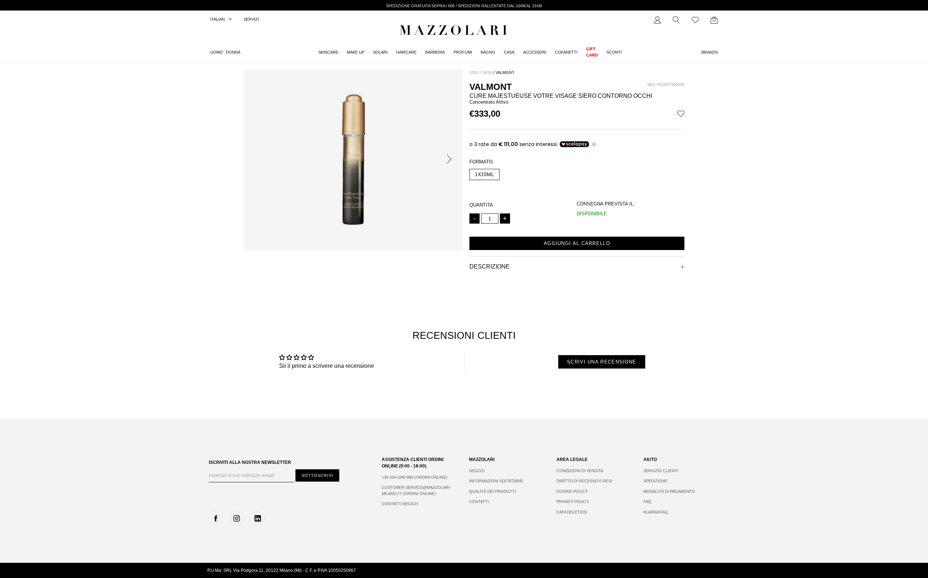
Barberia (435, 52)
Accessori (534, 52)
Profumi (462, 52)
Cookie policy (572, 491)
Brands (709, 52)
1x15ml (484, 174)
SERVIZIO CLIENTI (660, 471)
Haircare (406, 52)
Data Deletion (571, 512)
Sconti (614, 52)
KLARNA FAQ (655, 512)
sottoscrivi (317, 475)
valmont (505, 72)
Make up (355, 52)
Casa (509, 52)
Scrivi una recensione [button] (601, 362)
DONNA (233, 52)
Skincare (328, 52)
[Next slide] (450, 160)
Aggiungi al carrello (577, 243)
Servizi (251, 19)
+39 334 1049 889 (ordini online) (414, 477)
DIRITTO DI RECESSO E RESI (584, 481)
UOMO (216, 52)
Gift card (592, 52)
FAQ (647, 501)
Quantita (481, 205)
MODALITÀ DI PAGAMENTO (669, 491)
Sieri (487, 72)
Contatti (479, 501)
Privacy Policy (572, 501)
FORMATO (481, 162)
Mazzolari (454, 31)
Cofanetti (566, 52)
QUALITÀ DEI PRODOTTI (492, 491)
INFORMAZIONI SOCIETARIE (496, 481)
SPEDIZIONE (655, 481)
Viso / (475, 72)
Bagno (488, 52)
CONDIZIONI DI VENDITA (579, 471)
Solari (380, 52)
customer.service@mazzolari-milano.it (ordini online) (416, 490)
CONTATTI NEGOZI (400, 504)
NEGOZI (477, 471)
